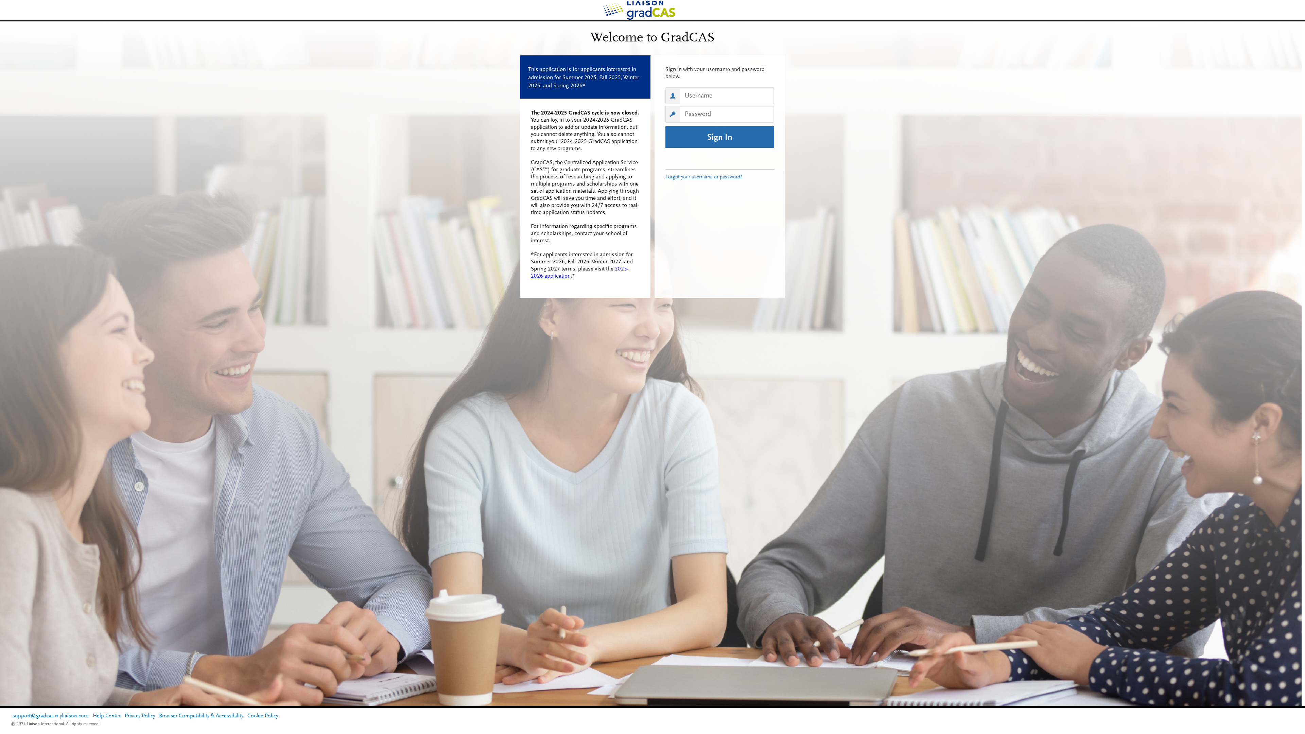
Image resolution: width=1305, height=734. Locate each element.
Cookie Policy (262, 716)
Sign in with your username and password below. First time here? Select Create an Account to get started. (719, 73)
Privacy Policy (140, 716)
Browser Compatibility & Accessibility (201, 716)
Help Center (107, 716)
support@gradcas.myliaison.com (51, 716)
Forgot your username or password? (703, 177)
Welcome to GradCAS (652, 38)
